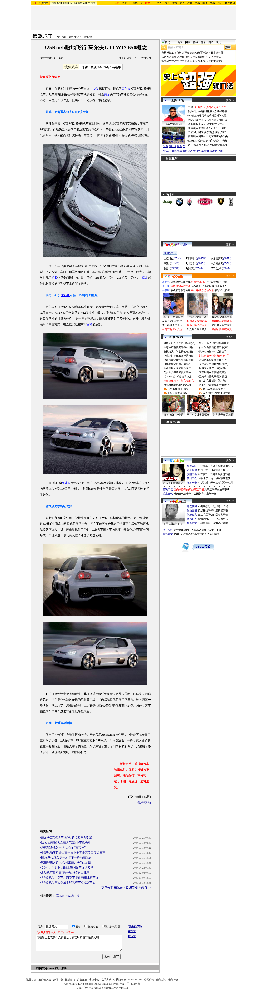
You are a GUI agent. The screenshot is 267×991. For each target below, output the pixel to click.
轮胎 (54, 277)
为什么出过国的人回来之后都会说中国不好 (197, 529)
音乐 (203, 42)
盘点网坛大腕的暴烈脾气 (177, 368)
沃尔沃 (177, 141)
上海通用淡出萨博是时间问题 (210, 115)
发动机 (65, 295)
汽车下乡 (168, 141)
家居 (174, 3)
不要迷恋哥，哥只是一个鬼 (213, 506)
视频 (189, 3)
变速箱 (66, 482)
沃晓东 (191, 119)
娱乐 (136, 3)
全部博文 (173, 979)
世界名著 (196, 286)
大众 (95, 88)
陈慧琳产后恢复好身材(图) (178, 347)
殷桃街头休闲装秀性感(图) (178, 351)
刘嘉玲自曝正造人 (197, 329)
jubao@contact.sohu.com (116, 987)
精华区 (132, 931)
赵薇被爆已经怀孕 (172, 321)
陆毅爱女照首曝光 (222, 325)
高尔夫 (126, 88)
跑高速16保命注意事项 (216, 489)
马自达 (170, 151)
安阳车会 (192, 474)
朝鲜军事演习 (202, 52)
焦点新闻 (192, 506)
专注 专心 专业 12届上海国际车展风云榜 (67, 867)
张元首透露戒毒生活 (214, 389)
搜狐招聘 (70, 979)
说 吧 (184, 244)
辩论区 (132, 936)
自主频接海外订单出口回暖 (211, 128)
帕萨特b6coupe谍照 (173, 133)
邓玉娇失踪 (188, 52)
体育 (124, 3)
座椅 (89, 324)
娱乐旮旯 (192, 514)
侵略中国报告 (215, 61)
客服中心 (94, 979)
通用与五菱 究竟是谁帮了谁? (210, 132)
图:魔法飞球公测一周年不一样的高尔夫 (66, 857)
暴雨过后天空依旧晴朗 (206, 534)
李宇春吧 (192, 258)
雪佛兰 (197, 151)
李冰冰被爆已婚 (197, 317)
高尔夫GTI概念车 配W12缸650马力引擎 (66, 837)
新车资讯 (74, 36)
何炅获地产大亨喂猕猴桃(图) (179, 343)
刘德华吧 (192, 263)
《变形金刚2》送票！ (179, 389)
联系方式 (106, 979)
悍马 (179, 146)
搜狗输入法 (44, 979)
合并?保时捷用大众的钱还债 (211, 111)
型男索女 (192, 523)
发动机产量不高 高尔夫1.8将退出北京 (65, 872)
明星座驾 (192, 470)
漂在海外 (168, 529)
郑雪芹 (191, 128)
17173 (73, 2)
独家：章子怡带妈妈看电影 (214, 343)
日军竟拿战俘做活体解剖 (177, 364)
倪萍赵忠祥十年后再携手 (213, 351)
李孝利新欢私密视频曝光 (213, 372)
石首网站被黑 (168, 56)
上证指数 (169, 258)
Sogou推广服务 (57, 968)
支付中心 (58, 979)
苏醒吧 (167, 263)
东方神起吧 (217, 263)
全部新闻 (161, 979)
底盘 (145, 277)
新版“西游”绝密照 (173, 414)
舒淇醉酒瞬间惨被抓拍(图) (213, 359)
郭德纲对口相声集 (181, 282)
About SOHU (135, 979)
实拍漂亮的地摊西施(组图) (213, 364)
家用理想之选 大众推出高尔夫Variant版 (66, 862)
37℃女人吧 (217, 268)
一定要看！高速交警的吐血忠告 (215, 465)
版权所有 (135, 983)
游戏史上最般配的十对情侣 (214, 384)
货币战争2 (220, 286)
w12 (68, 895)
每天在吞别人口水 (173, 523)
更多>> (230, 100)
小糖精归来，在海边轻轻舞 (213, 523)
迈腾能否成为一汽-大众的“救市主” (63, 847)
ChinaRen (63, 2)
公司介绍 (149, 979)
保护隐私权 (119, 979)
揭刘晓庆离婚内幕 (197, 321)
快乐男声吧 (217, 258)
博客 (212, 3)
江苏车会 (192, 482)
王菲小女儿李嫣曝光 (198, 414)
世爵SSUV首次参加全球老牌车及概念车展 (68, 882)
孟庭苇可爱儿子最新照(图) (213, 376)
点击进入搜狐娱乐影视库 (213, 380)
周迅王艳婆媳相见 (197, 325)
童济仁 (191, 140)
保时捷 (172, 146)
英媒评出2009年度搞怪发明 (213, 510)
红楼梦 (224, 282)
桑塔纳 (205, 151)
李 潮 (191, 115)
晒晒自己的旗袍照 (184, 534)
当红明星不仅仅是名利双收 (213, 514)
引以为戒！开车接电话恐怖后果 (215, 482)
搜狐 (54, 2)
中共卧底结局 (187, 61)
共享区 (166, 290)
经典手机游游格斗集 (202, 290)
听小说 (166, 286)
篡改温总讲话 (184, 56)
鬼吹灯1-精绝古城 (180, 286)
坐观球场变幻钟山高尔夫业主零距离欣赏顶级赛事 (73, 852)
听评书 (166, 282)
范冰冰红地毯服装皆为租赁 (179, 355)
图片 (210, 42)
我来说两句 (125, 57)
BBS (219, 3)
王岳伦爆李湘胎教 (177, 393)
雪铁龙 (213, 151)
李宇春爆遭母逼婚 (172, 325)
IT (154, 3)
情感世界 (192, 518)
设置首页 (31, 979)
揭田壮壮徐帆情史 (173, 317)
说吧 (218, 42)
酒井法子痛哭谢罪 (223, 414)
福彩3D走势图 (222, 290)
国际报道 (87, 36)
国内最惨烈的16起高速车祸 (189, 489)
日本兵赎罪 (217, 52)
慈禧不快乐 (201, 61)
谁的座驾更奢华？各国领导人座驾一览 (195, 493)
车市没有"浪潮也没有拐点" (210, 123)
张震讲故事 (213, 282)
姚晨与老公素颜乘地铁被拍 (179, 359)
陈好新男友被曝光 (222, 329)
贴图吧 (167, 268)
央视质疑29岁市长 (171, 52)
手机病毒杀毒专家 (181, 290)
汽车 (159, 3)
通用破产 (188, 151)
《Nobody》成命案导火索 (178, 376)
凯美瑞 (178, 151)
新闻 (180, 42)
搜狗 (93, 2)
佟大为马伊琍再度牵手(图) (213, 347)
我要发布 (42, 968)
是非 (190, 144)
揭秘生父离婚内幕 (222, 317)
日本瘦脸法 (214, 56)
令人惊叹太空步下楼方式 (216, 393)
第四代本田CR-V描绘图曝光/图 (210, 144)
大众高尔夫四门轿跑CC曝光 (211, 140)
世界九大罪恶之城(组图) (212, 368)
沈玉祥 (191, 123)
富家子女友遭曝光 (173, 483)
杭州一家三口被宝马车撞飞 (213, 470)
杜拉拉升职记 (198, 282)
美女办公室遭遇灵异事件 (177, 372)
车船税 (180, 137)
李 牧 (191, 132)
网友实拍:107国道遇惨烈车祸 (214, 474)
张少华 (191, 111)
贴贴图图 (192, 510)
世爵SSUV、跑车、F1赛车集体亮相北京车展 (69, 877)
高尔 (107, 94)
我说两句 (230, 3)
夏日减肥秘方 (200, 56)
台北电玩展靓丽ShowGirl (177, 384)
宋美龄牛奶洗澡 (170, 61)
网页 (187, 42)
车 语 (191, 107)
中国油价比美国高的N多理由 (212, 136)
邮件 (204, 3)
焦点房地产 (83, 2)
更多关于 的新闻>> (126, 887)
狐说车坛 (192, 465)
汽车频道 (62, 36)
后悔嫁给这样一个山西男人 (213, 518)
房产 (167, 3)
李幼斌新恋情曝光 (222, 321)
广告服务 (82, 979)
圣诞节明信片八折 (172, 329)
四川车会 (192, 478)
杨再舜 (191, 136)
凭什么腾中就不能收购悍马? (211, 119)
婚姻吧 (191, 268)
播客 (197, 3)
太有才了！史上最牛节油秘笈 (214, 478)
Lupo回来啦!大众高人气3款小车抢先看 (66, 842)
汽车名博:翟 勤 (173, 123)
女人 (182, 3)
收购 (220, 151)
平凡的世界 (208, 286)
